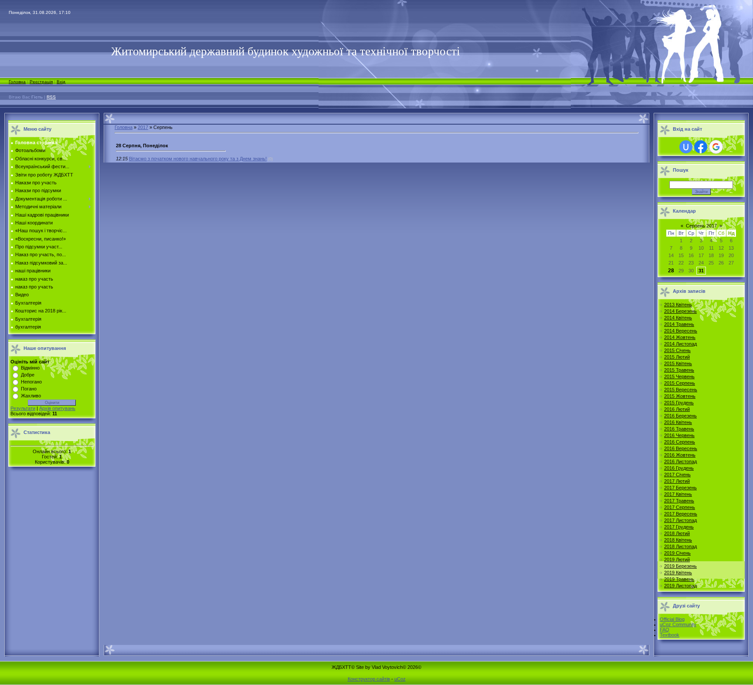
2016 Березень (680, 415)
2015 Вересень (680, 389)
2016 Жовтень (679, 455)
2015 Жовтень (679, 396)
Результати (22, 408)
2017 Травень (679, 500)
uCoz (400, 679)
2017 (143, 127)
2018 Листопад (680, 546)
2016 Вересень (680, 448)
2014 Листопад (680, 343)
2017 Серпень (679, 507)
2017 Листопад (680, 520)
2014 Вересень (680, 330)
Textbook (669, 635)
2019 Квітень (678, 572)
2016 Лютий (677, 409)
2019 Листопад (680, 585)
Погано (29, 388)
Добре (27, 374)
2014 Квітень (678, 317)
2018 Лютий (677, 533)
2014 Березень (680, 311)
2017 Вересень (680, 513)
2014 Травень (679, 324)
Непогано (31, 381)
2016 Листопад (680, 461)
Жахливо (31, 395)
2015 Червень (679, 376)
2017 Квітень (678, 494)
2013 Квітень (678, 304)
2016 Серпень (679, 441)
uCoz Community (678, 624)
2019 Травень (679, 579)
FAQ (664, 629)
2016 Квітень (678, 422)
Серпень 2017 (701, 225)
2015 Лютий (677, 356)
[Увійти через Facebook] (700, 146)
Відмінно (30, 367)
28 (671, 271)
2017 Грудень (679, 526)
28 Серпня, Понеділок (142, 145)
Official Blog (672, 619)
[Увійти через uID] (685, 146)
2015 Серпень (679, 383)
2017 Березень (680, 487)
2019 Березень (680, 566)
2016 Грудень (679, 468)
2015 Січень (677, 350)
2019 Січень (677, 553)
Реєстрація (41, 81)
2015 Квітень (678, 363)
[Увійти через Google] (716, 147)
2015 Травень (679, 370)
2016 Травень (679, 428)
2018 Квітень (678, 540)
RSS (51, 97)
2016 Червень (679, 435)
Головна (17, 81)
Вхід (61, 81)
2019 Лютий (677, 559)
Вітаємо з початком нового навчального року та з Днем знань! (198, 158)
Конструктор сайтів (369, 679)
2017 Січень (677, 474)
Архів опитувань (57, 408)
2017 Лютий (677, 481)
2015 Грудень (679, 402)
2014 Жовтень (679, 337)
